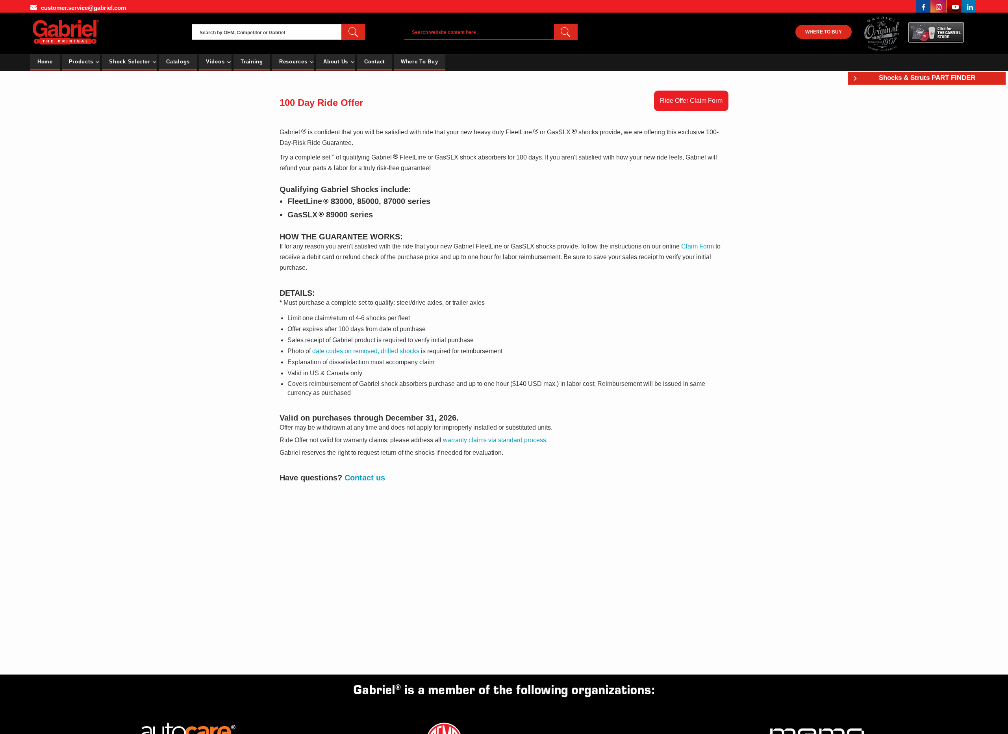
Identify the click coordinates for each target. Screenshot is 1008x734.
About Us (335, 62)
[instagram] (938, 6)
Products (81, 62)
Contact (374, 62)
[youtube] (954, 6)
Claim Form (697, 246)
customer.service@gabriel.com (83, 7)
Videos (215, 62)
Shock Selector (129, 62)
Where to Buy (823, 32)
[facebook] (923, 6)
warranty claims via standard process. (495, 440)
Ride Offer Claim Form (691, 100)
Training (252, 62)
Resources (293, 62)
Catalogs (178, 62)
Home (45, 62)
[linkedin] (969, 6)
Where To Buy (419, 62)
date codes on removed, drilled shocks (365, 351)
